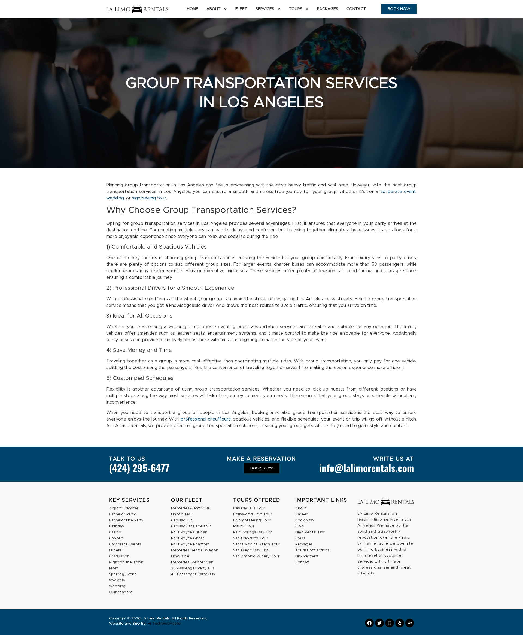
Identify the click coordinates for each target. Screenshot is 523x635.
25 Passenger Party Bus (193, 568)
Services (265, 9)
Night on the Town (126, 562)
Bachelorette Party (126, 520)
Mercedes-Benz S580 (191, 508)
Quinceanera (120, 592)
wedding (115, 198)
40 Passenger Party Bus (193, 574)
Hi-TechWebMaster (165, 623)
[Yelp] (399, 623)
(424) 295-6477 (139, 468)
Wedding (117, 586)
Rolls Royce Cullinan (189, 532)
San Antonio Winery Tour (256, 556)
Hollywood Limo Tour (252, 514)
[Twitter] (379, 623)
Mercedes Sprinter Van (192, 562)
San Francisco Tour (250, 538)
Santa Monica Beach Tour (256, 544)
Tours (295, 9)
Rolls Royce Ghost (187, 538)
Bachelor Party (122, 514)
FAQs (300, 538)
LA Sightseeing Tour (252, 520)
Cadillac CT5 (182, 520)
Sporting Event (122, 574)
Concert (116, 538)
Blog (299, 526)
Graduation (119, 556)
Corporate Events (125, 544)
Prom (113, 568)
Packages (327, 9)
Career (301, 514)
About (213, 9)
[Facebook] (369, 623)
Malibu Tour (243, 526)
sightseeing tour (149, 198)
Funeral (116, 550)
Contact (356, 9)
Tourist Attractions (312, 550)
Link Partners (307, 556)
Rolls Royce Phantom (190, 544)
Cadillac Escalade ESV (191, 526)
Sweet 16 (117, 580)
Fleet (241, 9)
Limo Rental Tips (310, 532)
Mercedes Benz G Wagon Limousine (194, 553)
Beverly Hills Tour (249, 508)
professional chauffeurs (205, 419)
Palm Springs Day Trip (253, 532)
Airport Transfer (123, 508)
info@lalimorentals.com (366, 468)
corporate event (398, 191)
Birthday (116, 526)
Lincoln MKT (182, 514)
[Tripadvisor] (409, 623)
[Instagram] (389, 623)
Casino (115, 532)
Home (192, 9)
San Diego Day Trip (251, 550)
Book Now (304, 520)
